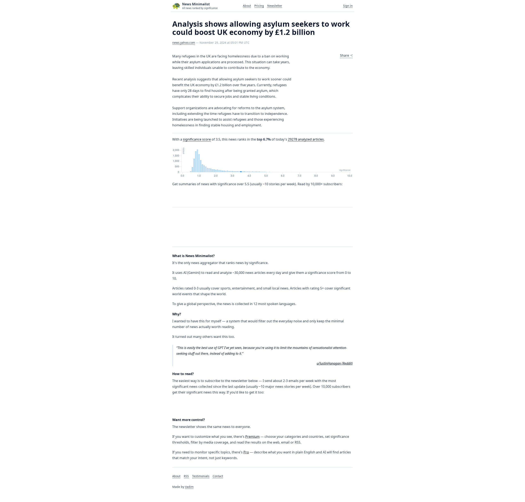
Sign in (348, 6)
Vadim (189, 487)
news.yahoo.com (183, 43)
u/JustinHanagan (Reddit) (335, 363)
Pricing (259, 6)
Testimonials (200, 476)
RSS (186, 476)
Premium (252, 436)
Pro (246, 452)
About (247, 6)
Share (344, 55)
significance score (197, 139)
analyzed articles (306, 139)
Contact (218, 476)
